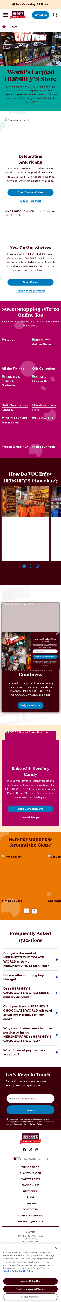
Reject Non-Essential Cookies (30, 1289)
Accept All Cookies (30, 1281)
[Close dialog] (57, 633)
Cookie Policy (11, 1271)
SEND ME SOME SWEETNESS (45, 656)
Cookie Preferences (30, 1297)
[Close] (56, 1248)
